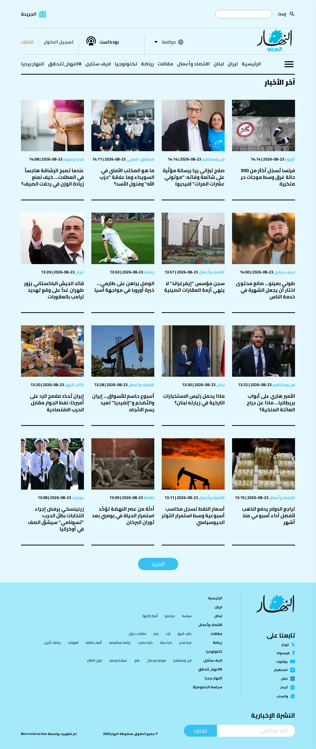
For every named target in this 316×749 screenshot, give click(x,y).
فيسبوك (283, 653)
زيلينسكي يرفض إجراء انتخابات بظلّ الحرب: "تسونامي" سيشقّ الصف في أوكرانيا (56, 519)
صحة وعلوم (73, 159)
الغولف (73, 642)
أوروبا (289, 159)
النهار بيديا (32, 63)
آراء (168, 633)
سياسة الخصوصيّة (207, 687)
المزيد (158, 564)
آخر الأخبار (279, 82)
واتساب (282, 696)
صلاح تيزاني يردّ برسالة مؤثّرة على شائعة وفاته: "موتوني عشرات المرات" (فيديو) (194, 177)
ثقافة (148, 497)
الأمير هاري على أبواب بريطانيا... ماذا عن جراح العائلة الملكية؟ (271, 402)
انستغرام (281, 669)
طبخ (137, 660)
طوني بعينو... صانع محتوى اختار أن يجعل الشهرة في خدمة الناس (265, 290)
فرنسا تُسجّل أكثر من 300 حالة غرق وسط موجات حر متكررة (268, 177)
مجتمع (170, 616)
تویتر (285, 644)
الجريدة (28, 14)
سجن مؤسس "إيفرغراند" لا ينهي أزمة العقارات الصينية (194, 286)
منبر (156, 633)
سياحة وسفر (118, 660)
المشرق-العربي (140, 159)
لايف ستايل (98, 63)
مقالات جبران (137, 633)
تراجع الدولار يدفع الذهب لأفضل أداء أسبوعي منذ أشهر (268, 515)
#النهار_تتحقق (64, 63)
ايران (233, 63)
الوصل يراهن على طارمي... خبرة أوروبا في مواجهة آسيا (124, 286)
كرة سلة (166, 642)
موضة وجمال (156, 660)
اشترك (27, 42)
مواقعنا (169, 42)
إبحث (282, 14)
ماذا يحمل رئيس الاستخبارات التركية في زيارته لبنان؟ (194, 399)
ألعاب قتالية (94, 642)
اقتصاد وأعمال (193, 63)
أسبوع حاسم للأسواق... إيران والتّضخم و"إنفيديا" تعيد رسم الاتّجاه (123, 402)
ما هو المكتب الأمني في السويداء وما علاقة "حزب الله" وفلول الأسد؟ (126, 177)
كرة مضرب (145, 642)
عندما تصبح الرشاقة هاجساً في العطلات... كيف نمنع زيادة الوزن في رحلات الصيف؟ (52, 177)
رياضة (147, 63)
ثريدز (284, 687)
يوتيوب (282, 661)
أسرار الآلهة (150, 616)
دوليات (77, 497)
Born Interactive (34, 734)
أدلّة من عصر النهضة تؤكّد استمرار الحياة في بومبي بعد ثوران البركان (123, 515)
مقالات (165, 63)
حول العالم (94, 660)
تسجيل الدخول (58, 42)
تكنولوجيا (126, 63)
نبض (284, 678)
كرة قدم (185, 642)
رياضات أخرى (52, 642)
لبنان (219, 63)
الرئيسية (251, 63)
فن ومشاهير (213, 159)
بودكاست (109, 42)
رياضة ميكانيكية (120, 642)
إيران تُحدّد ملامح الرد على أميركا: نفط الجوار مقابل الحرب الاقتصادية (57, 402)
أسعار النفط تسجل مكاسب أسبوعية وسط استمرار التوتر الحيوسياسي (193, 515)
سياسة (187, 616)
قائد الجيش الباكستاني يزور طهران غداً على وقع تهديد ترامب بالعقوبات (54, 290)
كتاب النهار (74, 384)
